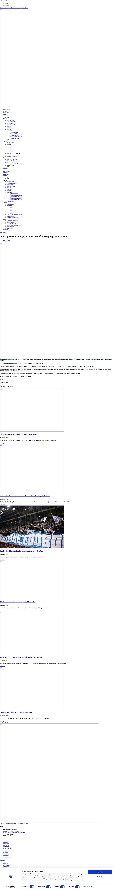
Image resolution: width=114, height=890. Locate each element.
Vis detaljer (86, 886)
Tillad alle (100, 872)
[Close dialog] (87, 426)
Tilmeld (41, 458)
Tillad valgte (100, 877)
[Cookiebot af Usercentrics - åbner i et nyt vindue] (11, 886)
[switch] (48, 886)
